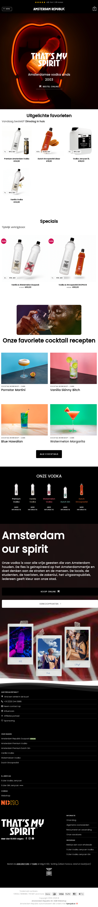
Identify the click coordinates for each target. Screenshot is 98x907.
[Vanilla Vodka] (17, 182)
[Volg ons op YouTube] (33, 838)
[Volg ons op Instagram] (30, 838)
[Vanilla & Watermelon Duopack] (25, 258)
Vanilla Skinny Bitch (65, 390)
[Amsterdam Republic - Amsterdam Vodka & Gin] (49, 9)
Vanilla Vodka (17, 199)
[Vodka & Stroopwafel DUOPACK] (72, 258)
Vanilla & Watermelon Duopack (25, 285)
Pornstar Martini (13, 390)
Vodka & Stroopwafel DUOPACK (73, 285)
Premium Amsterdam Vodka (16, 159)
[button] (7, 9)
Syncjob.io (70, 904)
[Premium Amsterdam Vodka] (17, 141)
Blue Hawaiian (12, 442)
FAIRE (34, 864)
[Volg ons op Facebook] (26, 838)
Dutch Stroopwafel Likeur (49, 159)
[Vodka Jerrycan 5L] (81, 141)
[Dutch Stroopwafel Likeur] (49, 141)
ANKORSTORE (22, 864)
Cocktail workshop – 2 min (13, 386)
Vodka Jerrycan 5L (81, 159)
